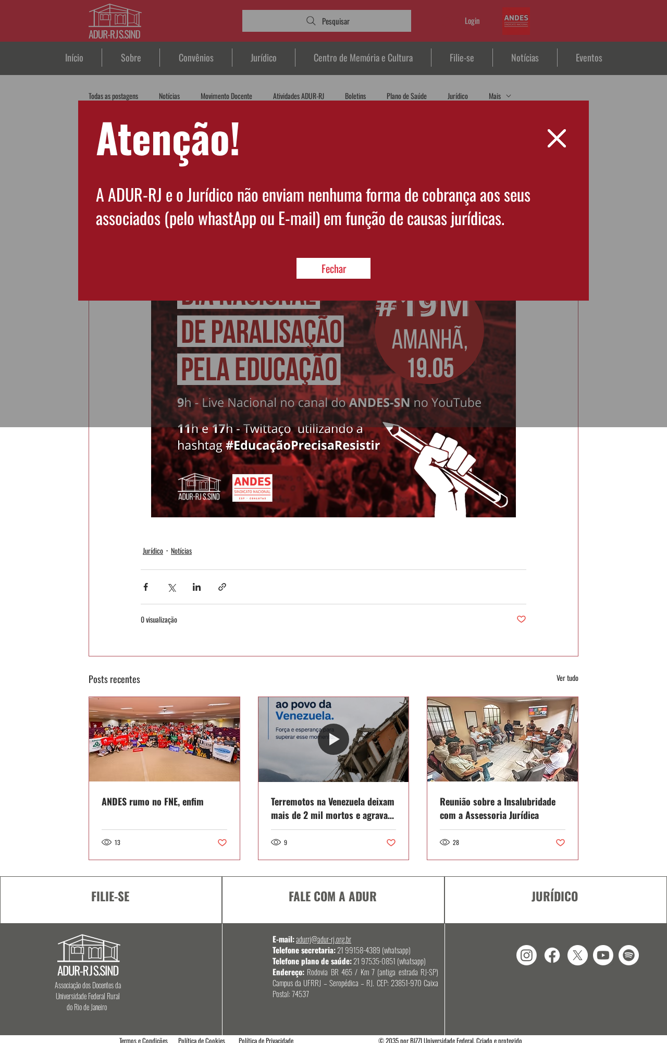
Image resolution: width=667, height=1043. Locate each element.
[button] (557, 138)
